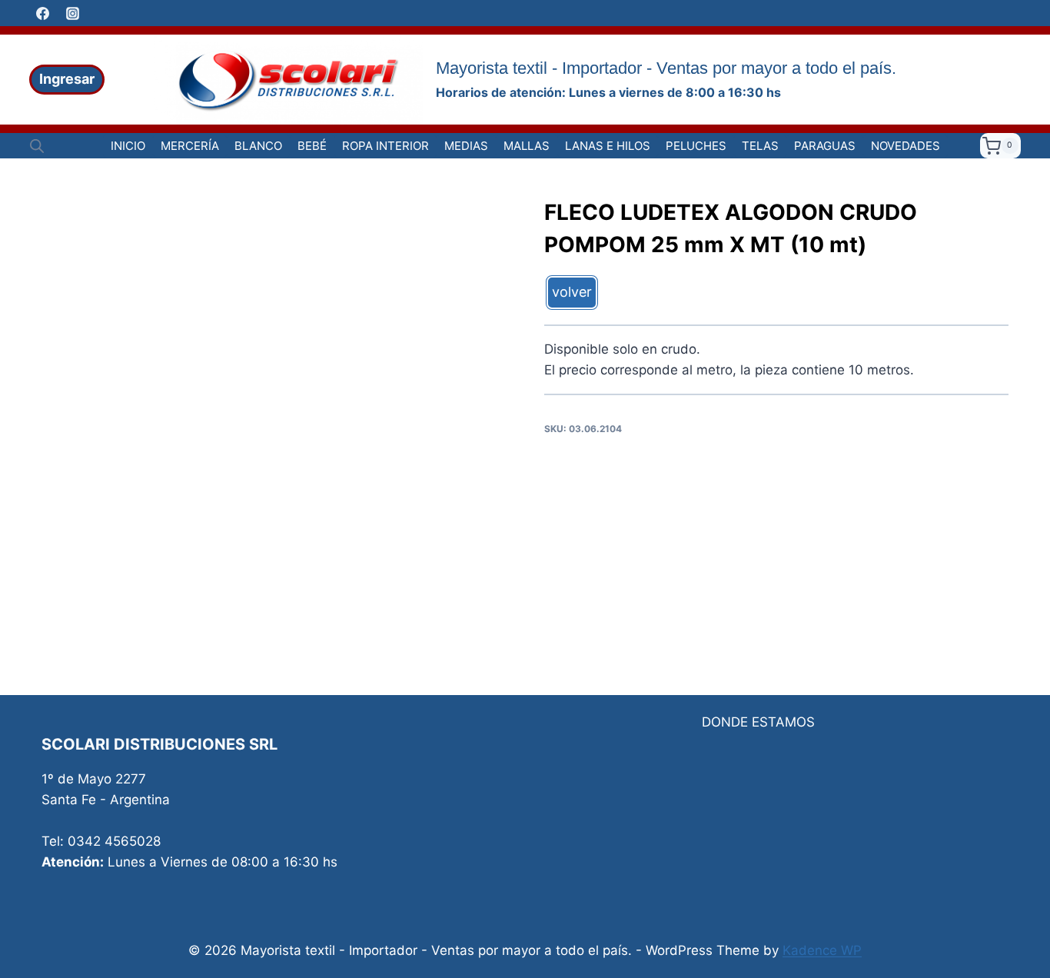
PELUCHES (696, 145)
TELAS (760, 145)
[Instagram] (72, 13)
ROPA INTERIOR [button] (385, 145)
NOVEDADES (905, 145)
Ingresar (67, 79)
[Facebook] (42, 13)
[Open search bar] (37, 146)
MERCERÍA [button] (190, 145)
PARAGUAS (825, 145)
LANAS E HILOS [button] (607, 145)
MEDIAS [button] (466, 145)
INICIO (128, 145)
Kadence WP (822, 950)
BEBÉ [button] (312, 145)
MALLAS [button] (526, 145)
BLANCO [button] (258, 145)
